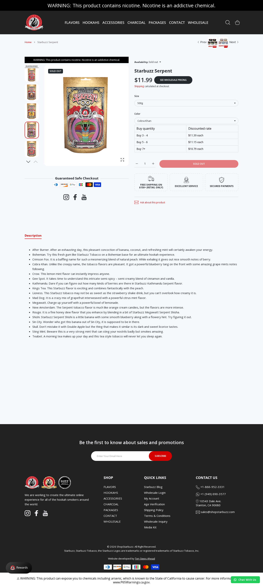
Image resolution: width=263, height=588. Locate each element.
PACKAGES (111, 510)
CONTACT (110, 516)
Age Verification (154, 504)
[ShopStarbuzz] (34, 22)
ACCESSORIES (113, 498)
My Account (151, 498)
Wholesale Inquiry (156, 521)
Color (137, 113)
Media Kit (150, 527)
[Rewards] (19, 568)
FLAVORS (110, 487)
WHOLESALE (112, 521)
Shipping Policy (153, 510)
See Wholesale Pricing (173, 80)
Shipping (139, 86)
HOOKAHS (111, 493)
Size (136, 96)
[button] (28, 162)
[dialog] (228, 22)
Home (28, 42)
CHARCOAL (111, 504)
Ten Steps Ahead (145, 558)
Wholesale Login (155, 493)
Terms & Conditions (157, 516)
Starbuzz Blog (153, 487)
